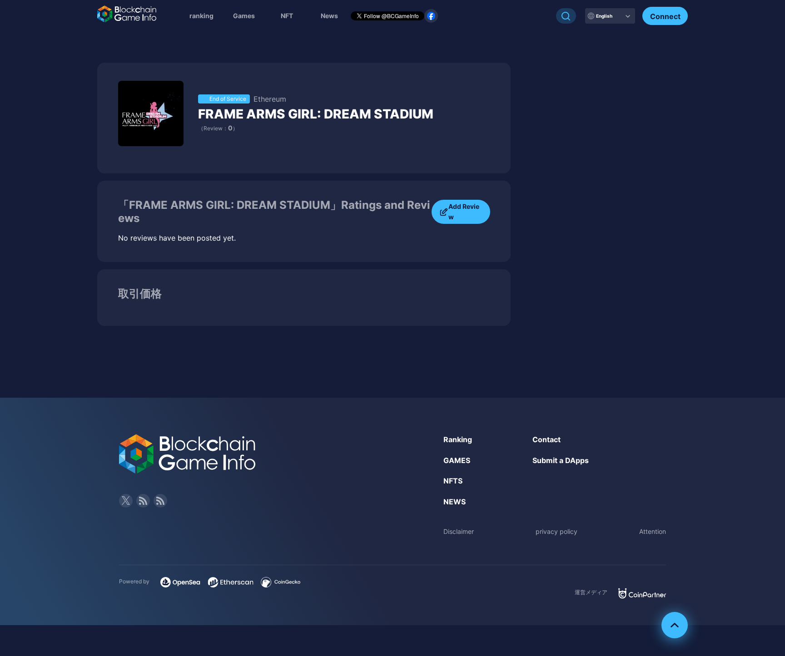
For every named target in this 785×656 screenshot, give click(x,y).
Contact (546, 439)
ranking (201, 16)
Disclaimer (458, 531)
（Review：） (218, 128)
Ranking (457, 439)
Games (244, 16)
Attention (652, 531)
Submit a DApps (560, 460)
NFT (287, 16)
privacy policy (556, 531)
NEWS (454, 501)
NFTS (452, 480)
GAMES (456, 460)
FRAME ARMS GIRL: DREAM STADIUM (315, 114)
